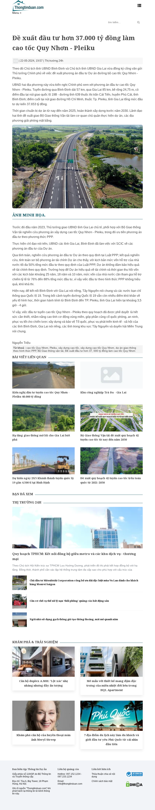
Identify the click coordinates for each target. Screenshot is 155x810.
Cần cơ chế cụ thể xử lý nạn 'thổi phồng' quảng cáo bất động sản (69, 600)
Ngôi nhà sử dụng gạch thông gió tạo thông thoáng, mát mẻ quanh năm (74, 619)
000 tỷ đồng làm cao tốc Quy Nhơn (114, 350)
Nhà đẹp (82, 21)
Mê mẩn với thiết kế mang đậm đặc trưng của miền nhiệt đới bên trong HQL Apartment (111, 685)
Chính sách (41, 22)
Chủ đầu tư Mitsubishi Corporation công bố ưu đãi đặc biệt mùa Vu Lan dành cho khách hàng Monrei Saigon (84, 582)
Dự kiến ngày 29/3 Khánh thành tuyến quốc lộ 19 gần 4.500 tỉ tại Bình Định (43, 480)
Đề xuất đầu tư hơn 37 (78, 350)
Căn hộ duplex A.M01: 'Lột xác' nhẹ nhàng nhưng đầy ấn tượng (43, 683)
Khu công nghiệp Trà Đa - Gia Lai (103, 392)
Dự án (54, 21)
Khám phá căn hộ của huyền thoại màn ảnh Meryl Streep (43, 737)
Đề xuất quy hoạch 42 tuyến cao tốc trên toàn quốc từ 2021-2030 (110, 480)
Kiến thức (67, 21)
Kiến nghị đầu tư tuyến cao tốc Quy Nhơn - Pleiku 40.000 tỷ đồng (41, 394)
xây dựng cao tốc (68, 347)
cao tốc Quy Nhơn (37, 347)
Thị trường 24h (25, 22)
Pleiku (53, 347)
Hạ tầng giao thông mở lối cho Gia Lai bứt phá (41, 437)
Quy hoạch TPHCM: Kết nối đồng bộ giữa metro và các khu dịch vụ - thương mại (74, 556)
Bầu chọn (97, 22)
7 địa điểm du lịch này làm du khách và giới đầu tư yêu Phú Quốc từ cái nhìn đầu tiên (111, 739)
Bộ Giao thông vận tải (51, 350)
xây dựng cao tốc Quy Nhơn (97, 347)
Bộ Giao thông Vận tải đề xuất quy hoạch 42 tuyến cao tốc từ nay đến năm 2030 (109, 437)
